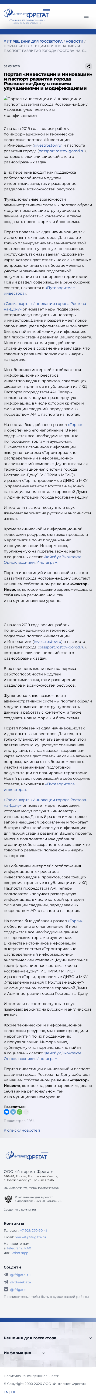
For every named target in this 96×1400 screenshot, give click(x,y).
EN (6, 1392)
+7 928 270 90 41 (33, 1230)
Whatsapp (19, 1253)
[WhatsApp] (19, 1112)
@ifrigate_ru (20, 1275)
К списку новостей (22, 1130)
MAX (27, 1248)
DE (13, 1392)
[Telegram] (13, 1112)
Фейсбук (52, 557)
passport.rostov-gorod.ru (62, 151)
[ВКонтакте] (6, 1112)
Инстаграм (47, 562)
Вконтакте (72, 557)
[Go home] (27, 1155)
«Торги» (75, 424)
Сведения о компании (20, 1209)
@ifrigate (17, 1290)
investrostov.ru (47, 145)
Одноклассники (19, 562)
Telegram (14, 1248)
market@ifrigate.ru (30, 1237)
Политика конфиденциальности (31, 1376)
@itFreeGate (20, 1282)
